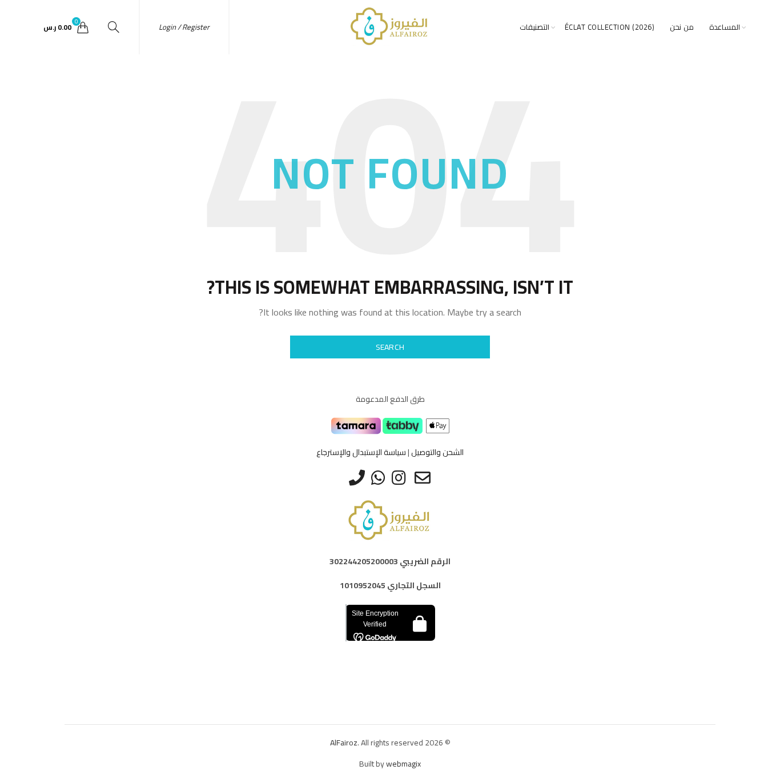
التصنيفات (534, 27)
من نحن (682, 27)
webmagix (403, 763)
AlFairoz (343, 742)
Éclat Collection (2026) (610, 27)
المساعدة (724, 27)
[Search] (113, 26)
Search (390, 347)
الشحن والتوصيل (437, 452)
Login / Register (184, 27)
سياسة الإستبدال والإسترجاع (361, 452)
